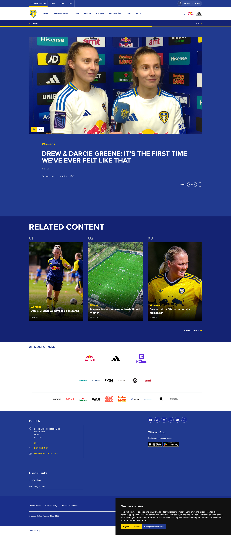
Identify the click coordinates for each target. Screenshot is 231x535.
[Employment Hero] (161, 399)
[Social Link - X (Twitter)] (157, 420)
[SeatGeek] (109, 399)
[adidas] (115, 358)
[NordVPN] (135, 399)
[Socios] (96, 399)
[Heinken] (83, 399)
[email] (200, 184)
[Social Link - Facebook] (150, 420)
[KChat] (141, 358)
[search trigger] (184, 14)
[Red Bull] (89, 358)
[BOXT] (70, 399)
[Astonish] (96, 380)
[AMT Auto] (148, 380)
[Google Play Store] (171, 444)
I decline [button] (136, 527)
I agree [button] (126, 527)
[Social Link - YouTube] (177, 420)
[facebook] (189, 184)
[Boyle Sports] (109, 380)
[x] (194, 184)
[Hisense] (83, 380)
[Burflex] (122, 380)
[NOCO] (57, 399)
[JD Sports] (135, 380)
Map (36, 443)
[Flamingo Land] (122, 399)
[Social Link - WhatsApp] (184, 420)
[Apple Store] (155, 444)
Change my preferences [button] (154, 527)
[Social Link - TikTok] (171, 420)
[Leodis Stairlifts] (148, 399)
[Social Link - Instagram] (164, 420)
